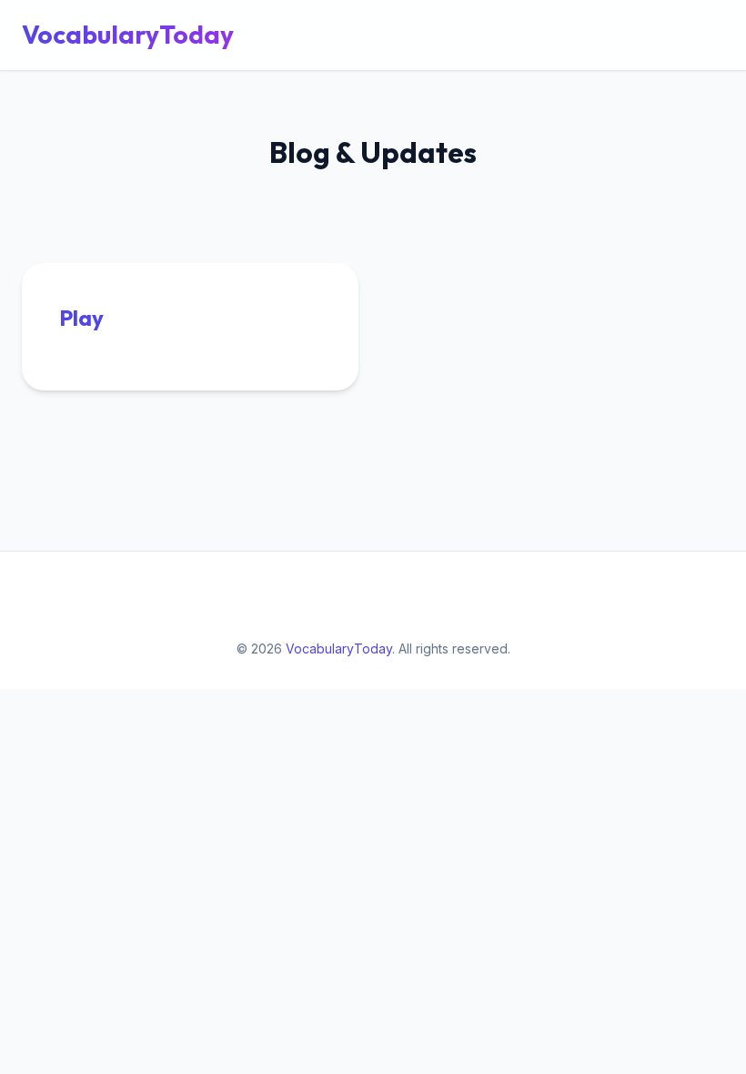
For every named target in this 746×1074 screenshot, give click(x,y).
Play (81, 317)
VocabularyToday (128, 34)
